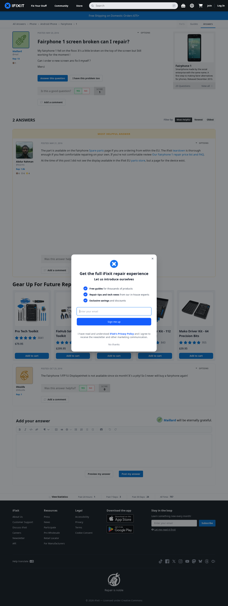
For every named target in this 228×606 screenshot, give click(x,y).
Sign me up (114, 321)
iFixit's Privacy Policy (122, 333)
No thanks (114, 344)
